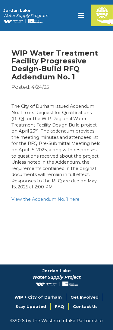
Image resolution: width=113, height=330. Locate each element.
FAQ (59, 306)
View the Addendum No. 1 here (45, 199)
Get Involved (85, 297)
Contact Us (85, 306)
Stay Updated (30, 306)
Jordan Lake (26, 13)
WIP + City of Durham (38, 297)
